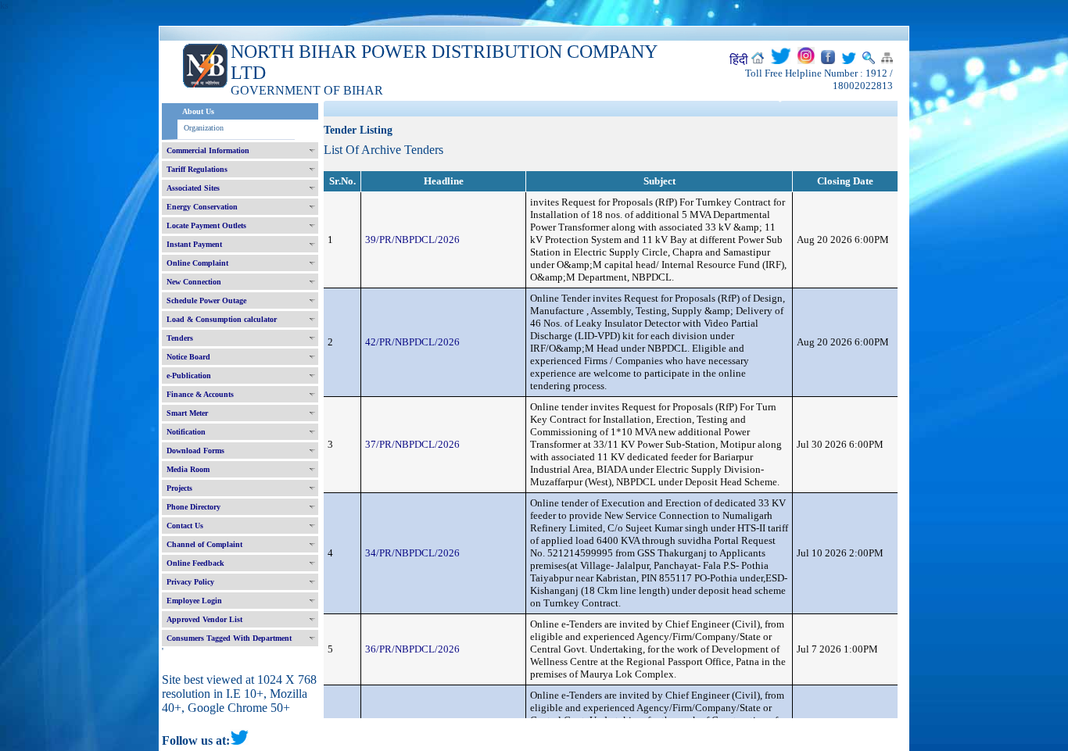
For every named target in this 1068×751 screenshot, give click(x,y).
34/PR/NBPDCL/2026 (412, 553)
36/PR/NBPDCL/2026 (412, 649)
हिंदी (738, 59)
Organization (204, 127)
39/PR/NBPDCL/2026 (412, 239)
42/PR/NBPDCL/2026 (412, 342)
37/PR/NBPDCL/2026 (412, 444)
